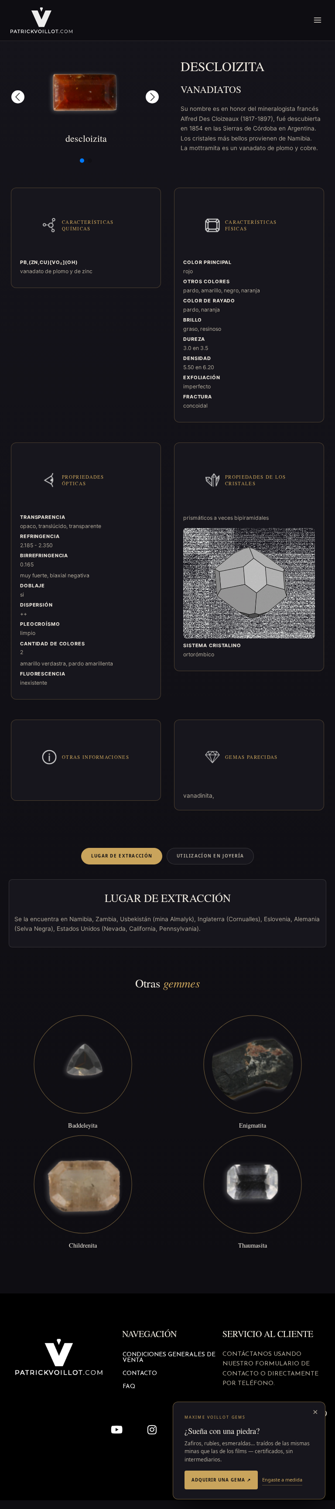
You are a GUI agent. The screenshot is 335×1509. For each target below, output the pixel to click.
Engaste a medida (282, 1479)
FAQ (129, 1386)
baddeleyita (82, 1125)
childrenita (83, 1245)
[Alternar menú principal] (318, 20)
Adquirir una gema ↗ (221, 1480)
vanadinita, (198, 795)
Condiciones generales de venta (169, 1358)
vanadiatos (211, 89)
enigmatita (252, 1125)
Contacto (140, 1373)
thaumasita (252, 1245)
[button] (17, 96)
